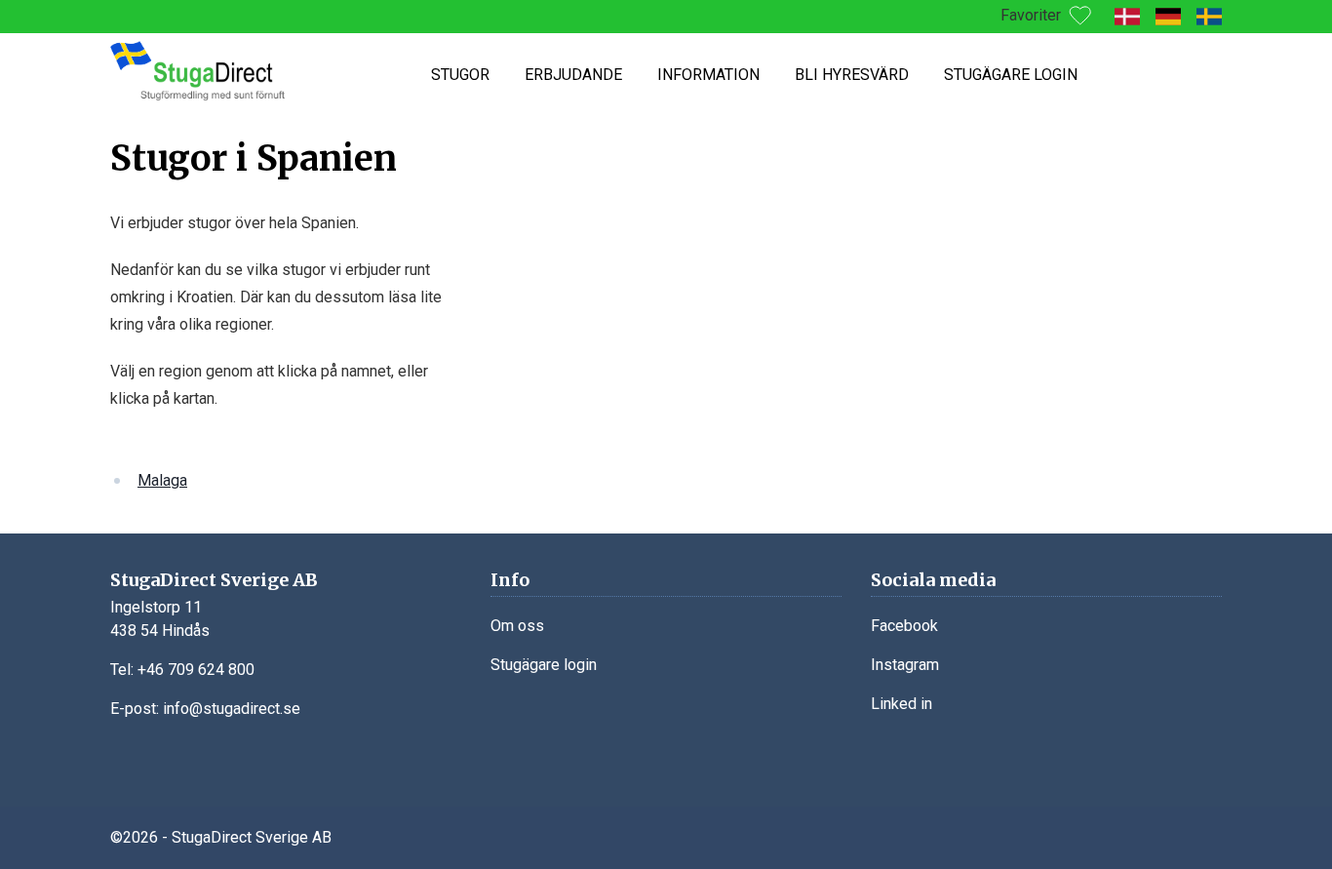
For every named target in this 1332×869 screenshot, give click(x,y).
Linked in (901, 703)
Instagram (905, 664)
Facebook (904, 625)
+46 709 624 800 (196, 669)
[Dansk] (1127, 16)
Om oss (517, 625)
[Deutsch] (1168, 16)
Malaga (162, 480)
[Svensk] (1209, 16)
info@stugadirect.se (231, 708)
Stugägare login (1010, 74)
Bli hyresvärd (852, 74)
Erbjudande (573, 74)
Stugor (460, 74)
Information (708, 74)
